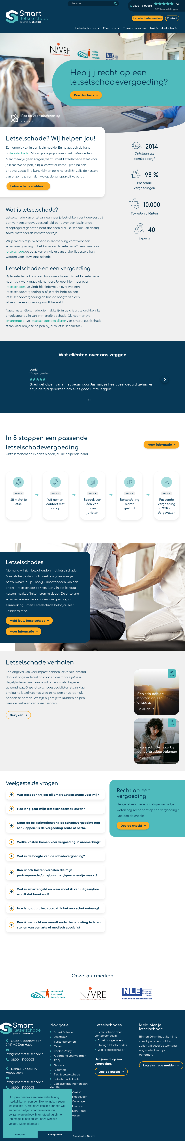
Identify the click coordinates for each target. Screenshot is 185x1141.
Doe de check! (131, 825)
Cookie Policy (62, 1051)
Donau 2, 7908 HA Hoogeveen (21, 1070)
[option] (92, 83)
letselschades (15, 287)
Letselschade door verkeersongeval (108, 1033)
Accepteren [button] (55, 1134)
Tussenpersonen (134, 28)
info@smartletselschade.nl (25, 1054)
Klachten (59, 1069)
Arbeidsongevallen (110, 1040)
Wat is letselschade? (111, 1049)
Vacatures (60, 1037)
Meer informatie (159, 444)
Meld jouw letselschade (27, 620)
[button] (20, 379)
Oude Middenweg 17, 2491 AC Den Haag (23, 1042)
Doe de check (84, 95)
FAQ (56, 1060)
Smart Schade (63, 1032)
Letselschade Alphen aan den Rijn (69, 1085)
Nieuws (58, 1065)
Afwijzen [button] (20, 1134)
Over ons (109, 28)
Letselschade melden (147, 18)
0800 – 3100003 (142, 6)
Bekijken (16, 715)
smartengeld (15, 320)
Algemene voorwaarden (69, 1055)
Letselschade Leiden (67, 1079)
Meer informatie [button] (29, 1123)
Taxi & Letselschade (163, 28)
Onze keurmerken (92, 975)
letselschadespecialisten (48, 320)
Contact (172, 18)
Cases (57, 1046)
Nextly (91, 1135)
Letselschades (85, 28)
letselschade (19, 153)
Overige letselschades (112, 1045)
